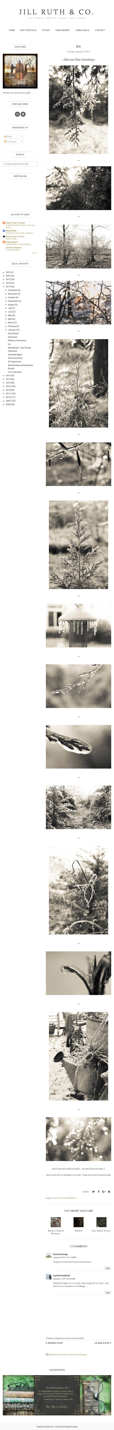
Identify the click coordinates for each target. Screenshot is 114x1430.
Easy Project (13, 333)
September (13, 301)
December (12, 290)
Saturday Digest (15, 354)
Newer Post (55, 1343)
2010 (8, 397)
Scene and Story (15, 358)
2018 (8, 283)
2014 (8, 383)
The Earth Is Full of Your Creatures (19, 233)
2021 (8, 272)
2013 (8, 386)
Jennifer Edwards (14, 247)
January (11, 330)
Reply (108, 1268)
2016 (8, 375)
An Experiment (14, 362)
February (12, 326)
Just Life (56, 1198)
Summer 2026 (11, 239)
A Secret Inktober (13, 250)
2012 (8, 390)
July (10, 308)
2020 (8, 276)
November (12, 294)
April (10, 319)
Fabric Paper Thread (15, 223)
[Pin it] (109, 1192)
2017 (8, 286)
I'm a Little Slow (15, 372)
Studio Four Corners (15, 236)
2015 (8, 379)
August (11, 305)
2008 (8, 404)
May (10, 315)
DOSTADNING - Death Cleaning (18, 244)
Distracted (12, 337)
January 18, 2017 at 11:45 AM (64, 1257)
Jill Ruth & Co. (57, 11)
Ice (9, 344)
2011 (8, 393)
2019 (8, 279)
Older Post (101, 1343)
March (11, 322)
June (10, 312)
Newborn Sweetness (17, 340)
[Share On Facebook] (98, 1192)
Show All (35, 253)
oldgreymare (12, 242)
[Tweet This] (93, 1192)
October (11, 297)
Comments (11, 142)
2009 (8, 401)
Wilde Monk (11, 231)
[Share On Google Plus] (103, 1192)
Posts (9, 136)
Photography (69, 1198)
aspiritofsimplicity (61, 1275)
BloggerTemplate (71, 1427)
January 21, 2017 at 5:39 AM (64, 1279)
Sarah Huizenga (60, 1254)
